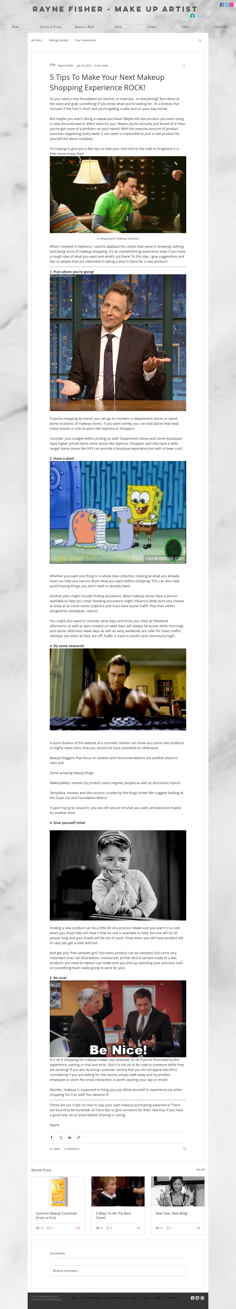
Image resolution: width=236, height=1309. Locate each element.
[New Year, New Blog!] (177, 1191)
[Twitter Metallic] (197, 1298)
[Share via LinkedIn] (69, 1137)
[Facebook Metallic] (193, 1298)
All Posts (36, 40)
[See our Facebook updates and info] (222, 5)
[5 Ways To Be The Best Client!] (118, 1191)
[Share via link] (78, 1137)
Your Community (85, 40)
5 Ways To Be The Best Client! (113, 1215)
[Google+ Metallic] (202, 1298)
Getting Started (58, 40)
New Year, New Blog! (172, 1213)
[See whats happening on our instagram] (231, 5)
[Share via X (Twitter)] (60, 1137)
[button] (200, 40)
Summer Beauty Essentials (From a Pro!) (56, 1215)
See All (200, 1169)
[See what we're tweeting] (226, 5)
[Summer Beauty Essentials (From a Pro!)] (58, 1191)
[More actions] (184, 65)
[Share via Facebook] (51, 1137)
